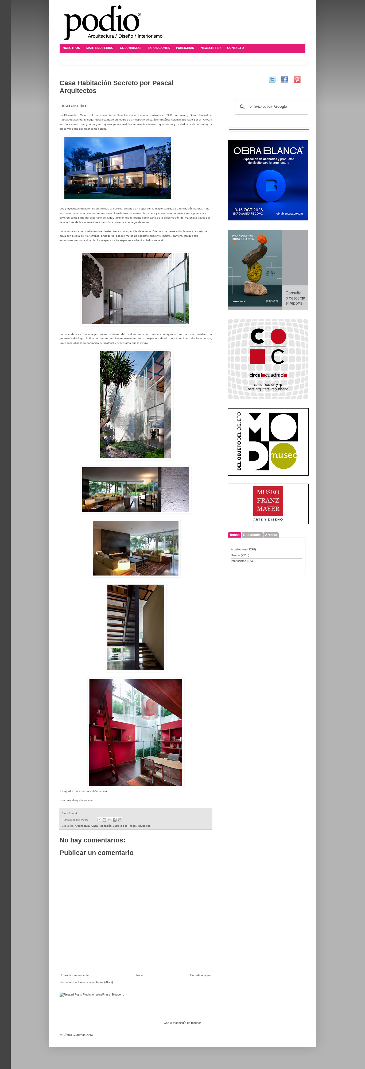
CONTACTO (235, 47)
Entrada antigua (200, 975)
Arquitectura (82, 825)
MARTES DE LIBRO (100, 47)
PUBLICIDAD (185, 47)
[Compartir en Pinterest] (119, 819)
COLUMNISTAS (130, 47)
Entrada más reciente (75, 975)
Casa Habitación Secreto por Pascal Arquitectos (120, 825)
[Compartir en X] (109, 819)
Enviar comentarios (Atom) (95, 982)
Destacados (252, 535)
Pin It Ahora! (69, 813)
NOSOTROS (71, 47)
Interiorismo (238, 560)
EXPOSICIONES (159, 47)
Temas (235, 535)
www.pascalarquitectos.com (76, 800)
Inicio (139, 975)
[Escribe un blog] (104, 819)
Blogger (196, 1022)
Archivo (271, 535)
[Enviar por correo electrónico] (99, 819)
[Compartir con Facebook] (114, 819)
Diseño (235, 555)
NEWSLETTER (211, 47)
